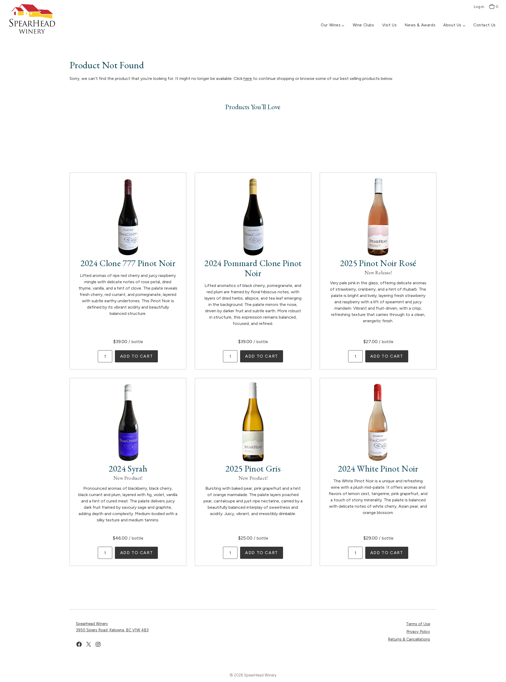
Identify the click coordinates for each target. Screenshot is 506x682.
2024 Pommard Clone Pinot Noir (252, 268)
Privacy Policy (418, 631)
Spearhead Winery (92, 623)
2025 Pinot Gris (253, 468)
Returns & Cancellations (409, 639)
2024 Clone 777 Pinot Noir (128, 263)
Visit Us (389, 25)
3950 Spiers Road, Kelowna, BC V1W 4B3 (112, 630)
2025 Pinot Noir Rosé (378, 263)
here (248, 78)
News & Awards (420, 25)
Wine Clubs (363, 25)
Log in (479, 6)
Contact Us (484, 25)
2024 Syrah (128, 468)
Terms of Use (418, 624)
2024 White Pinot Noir (378, 468)
